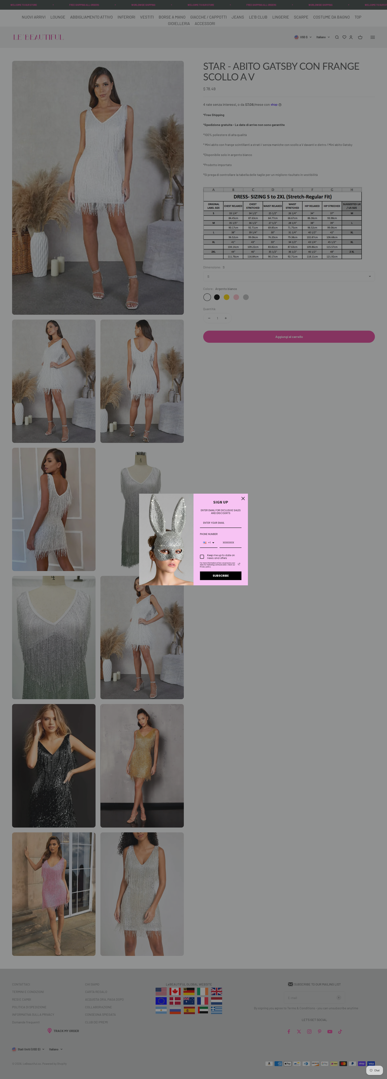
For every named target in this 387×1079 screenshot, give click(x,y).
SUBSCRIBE (221, 576)
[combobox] (208, 543)
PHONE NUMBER (209, 534)
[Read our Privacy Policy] (239, 564)
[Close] (243, 498)
